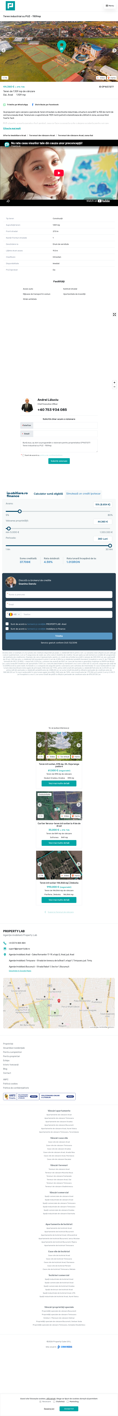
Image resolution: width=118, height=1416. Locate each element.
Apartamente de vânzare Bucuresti (59, 1125)
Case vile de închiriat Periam (59, 1266)
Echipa (6, 1060)
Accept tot (69, 1409)
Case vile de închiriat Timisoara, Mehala (59, 1269)
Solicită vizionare (59, 461)
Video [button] (102, 78)
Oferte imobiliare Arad (14, 135)
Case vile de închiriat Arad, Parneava (59, 1262)
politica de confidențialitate (51, 455)
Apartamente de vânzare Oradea (59, 1122)
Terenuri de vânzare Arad (42, 135)
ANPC (5, 1079)
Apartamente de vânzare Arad (59, 1115)
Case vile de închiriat (59, 1251)
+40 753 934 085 (52, 410)
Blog (5, 1069)
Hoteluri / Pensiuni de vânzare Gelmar (59, 1318)
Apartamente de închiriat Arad (59, 1228)
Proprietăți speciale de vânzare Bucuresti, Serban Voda (59, 1321)
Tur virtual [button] (64, 757)
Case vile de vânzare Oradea (59, 1149)
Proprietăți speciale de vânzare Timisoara (59, 1314)
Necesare (46, 1401)
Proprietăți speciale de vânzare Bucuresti (59, 1311)
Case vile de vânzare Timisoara (59, 1145)
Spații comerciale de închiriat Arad (59, 1283)
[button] (3, 50)
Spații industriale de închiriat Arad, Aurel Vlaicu (59, 1296)
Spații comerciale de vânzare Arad (59, 1196)
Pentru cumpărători (12, 1052)
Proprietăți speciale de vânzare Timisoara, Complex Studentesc (59, 1325)
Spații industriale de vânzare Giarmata (59, 1214)
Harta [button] (113, 78)
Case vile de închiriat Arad (59, 1255)
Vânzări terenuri (59, 1165)
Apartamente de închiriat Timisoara (59, 1245)
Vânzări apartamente (59, 1111)
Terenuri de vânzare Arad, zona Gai (75, 135)
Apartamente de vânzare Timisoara (59, 1118)
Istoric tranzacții (11, 1065)
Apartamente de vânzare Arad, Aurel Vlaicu (59, 1129)
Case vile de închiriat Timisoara (59, 1259)
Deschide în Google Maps (20, 971)
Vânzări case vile (59, 1138)
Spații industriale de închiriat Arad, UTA (59, 1293)
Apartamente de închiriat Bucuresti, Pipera (59, 1242)
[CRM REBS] (64, 1347)
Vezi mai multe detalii (59, 783)
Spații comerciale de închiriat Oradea (59, 1286)
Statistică (60, 1401)
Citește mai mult (12, 128)
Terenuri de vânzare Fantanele (59, 1176)
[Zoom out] (114, 387)
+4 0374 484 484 (17, 943)
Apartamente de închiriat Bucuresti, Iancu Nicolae (59, 1239)
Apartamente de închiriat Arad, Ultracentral (59, 1235)
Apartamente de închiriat (59, 1224)
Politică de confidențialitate (16, 1088)
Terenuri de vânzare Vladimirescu (59, 1186)
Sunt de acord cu (43, 455)
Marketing (74, 1401)
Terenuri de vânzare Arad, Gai (59, 1180)
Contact (7, 1073)
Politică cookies (10, 1084)
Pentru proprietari (11, 1056)
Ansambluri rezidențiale (14, 1048)
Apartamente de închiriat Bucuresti (59, 1232)
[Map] (59, 350)
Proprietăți (8, 1044)
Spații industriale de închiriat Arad (59, 1279)
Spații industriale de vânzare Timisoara (59, 1207)
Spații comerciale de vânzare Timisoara (59, 1203)
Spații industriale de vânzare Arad (59, 1200)
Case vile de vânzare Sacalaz (59, 1159)
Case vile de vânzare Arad (59, 1142)
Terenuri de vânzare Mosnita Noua (59, 1173)
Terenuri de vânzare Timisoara (59, 1183)
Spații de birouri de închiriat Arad (59, 1290)
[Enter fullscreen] (114, 314)
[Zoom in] (114, 382)
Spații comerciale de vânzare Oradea (59, 1210)
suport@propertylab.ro (19, 949)
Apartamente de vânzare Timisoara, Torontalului (59, 1132)
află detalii (51, 1399)
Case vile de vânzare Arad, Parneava (59, 1156)
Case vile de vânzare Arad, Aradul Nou (59, 1152)
